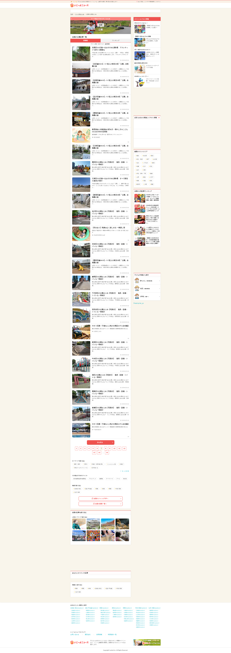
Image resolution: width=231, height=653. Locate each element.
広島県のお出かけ (140, 610)
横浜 (138, 155)
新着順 (85, 40)
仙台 (138, 162)
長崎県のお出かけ (154, 614)
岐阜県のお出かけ (117, 612)
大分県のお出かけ (154, 618)
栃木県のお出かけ (105, 621)
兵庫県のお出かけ (128, 614)
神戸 (148, 159)
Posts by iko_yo (139, 303)
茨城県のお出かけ (105, 623)
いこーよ (75, 1)
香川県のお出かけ (140, 625)
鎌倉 (151, 173)
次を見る (100, 442)
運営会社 (88, 634)
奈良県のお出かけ (128, 616)
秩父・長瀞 (139, 159)
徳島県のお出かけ (140, 627)
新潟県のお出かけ (90, 614)
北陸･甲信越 (109, 588)
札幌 (138, 166)
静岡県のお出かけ (117, 616)
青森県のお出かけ (75, 614)
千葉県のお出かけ (105, 614)
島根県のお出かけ (140, 618)
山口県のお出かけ (140, 614)
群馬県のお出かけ (105, 618)
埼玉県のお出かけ (105, 616)
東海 (89, 588)
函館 (152, 184)
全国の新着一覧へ (101, 504)
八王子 (151, 177)
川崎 (144, 170)
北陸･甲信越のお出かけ (91, 608)
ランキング (115, 40)
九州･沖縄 (78, 592)
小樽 (145, 184)
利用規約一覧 (112, 634)
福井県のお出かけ (90, 621)
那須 (152, 155)
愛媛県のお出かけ (140, 621)
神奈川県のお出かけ (105, 612)
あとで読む (140, 1)
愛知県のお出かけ (117, 610)
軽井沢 (138, 184)
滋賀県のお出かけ (128, 621)
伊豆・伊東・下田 (141, 173)
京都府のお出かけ (128, 612)
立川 (144, 166)
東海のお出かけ (116, 608)
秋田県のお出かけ (75, 618)
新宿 (153, 162)
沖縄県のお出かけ (154, 625)
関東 (76, 588)
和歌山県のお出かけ (129, 618)
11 (119, 448)
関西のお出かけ (127, 608)
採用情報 (99, 634)
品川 (138, 170)
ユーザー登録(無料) (150, 1)
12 (124, 448)
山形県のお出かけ (75, 621)
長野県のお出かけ (90, 610)
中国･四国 (119, 588)
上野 (138, 177)
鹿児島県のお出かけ (154, 623)
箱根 (138, 180)
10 (114, 448)
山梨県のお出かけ (90, 612)
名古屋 (145, 155)
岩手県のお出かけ (75, 616)
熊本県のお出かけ (154, 616)
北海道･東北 (98, 588)
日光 (151, 166)
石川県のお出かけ (90, 616)
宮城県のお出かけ (75, 612)
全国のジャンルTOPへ (101, 498)
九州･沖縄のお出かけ (155, 608)
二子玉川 (145, 162)
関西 (83, 588)
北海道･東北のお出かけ (77, 608)
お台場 (155, 159)
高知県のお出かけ (140, 623)
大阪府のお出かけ (128, 610)
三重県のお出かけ (117, 614)
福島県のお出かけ (75, 623)
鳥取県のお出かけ (140, 616)
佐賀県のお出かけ (154, 612)
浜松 (151, 180)
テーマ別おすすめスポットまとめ (100, 18)
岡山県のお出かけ (140, 612)
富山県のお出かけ (90, 618)
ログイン (158, 1)
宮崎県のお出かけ (154, 621)
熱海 (144, 177)
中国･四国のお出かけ (141, 608)
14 (99, 452)
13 (94, 452)
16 (107, 452)
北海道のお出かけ (75, 610)
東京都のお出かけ (105, 610)
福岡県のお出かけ (154, 610)
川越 (144, 180)
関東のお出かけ (104, 608)
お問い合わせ (74, 634)
